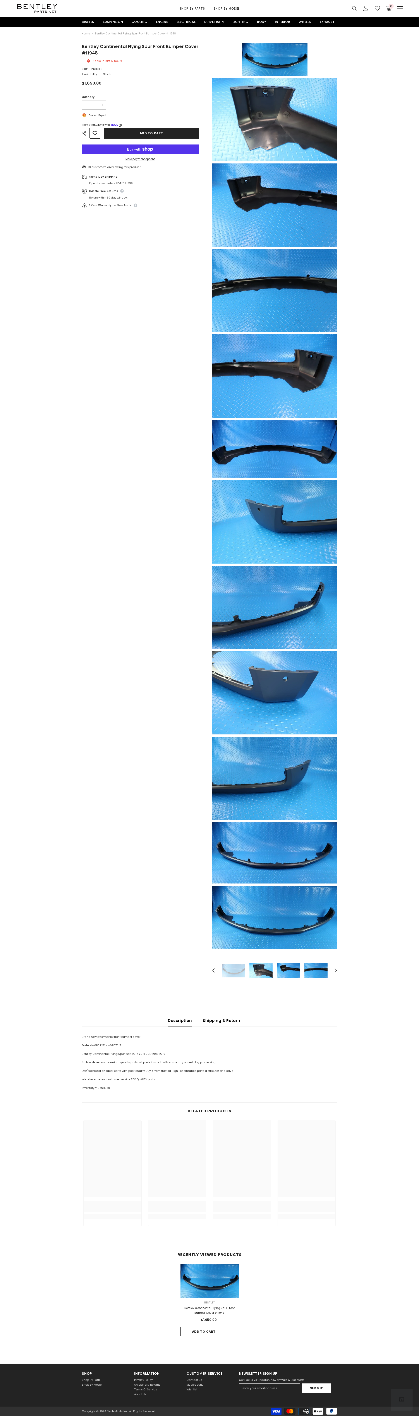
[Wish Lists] (377, 8)
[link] (112, 1209)
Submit (316, 1388)
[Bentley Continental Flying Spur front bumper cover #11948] (209, 1281)
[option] (233, 970)
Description (180, 1020)
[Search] (354, 8)
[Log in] (366, 8)
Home (86, 33)
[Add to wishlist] (94, 133)
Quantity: (88, 97)
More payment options (140, 159)
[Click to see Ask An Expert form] (401, 1399)
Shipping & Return (221, 1020)
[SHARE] (85, 133)
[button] (213, 970)
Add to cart (151, 133)
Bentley (209, 1302)
